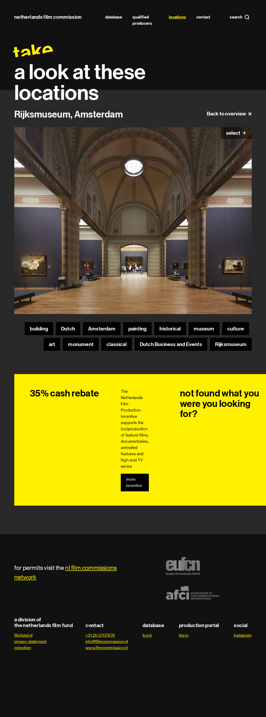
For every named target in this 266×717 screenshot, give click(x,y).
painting (137, 328)
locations (177, 17)
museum (204, 328)
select (233, 133)
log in (147, 635)
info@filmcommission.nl (106, 641)
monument (81, 344)
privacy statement (30, 641)
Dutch (68, 328)
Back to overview (226, 113)
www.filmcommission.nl (106, 647)
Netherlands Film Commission (48, 17)
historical (170, 328)
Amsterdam (101, 328)
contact (203, 17)
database (113, 17)
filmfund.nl (23, 635)
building (39, 328)
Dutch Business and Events (171, 344)
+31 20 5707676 (100, 635)
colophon (22, 647)
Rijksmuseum (231, 344)
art (52, 344)
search (236, 17)
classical (117, 344)
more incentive (134, 482)
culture (235, 328)
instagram (243, 635)
